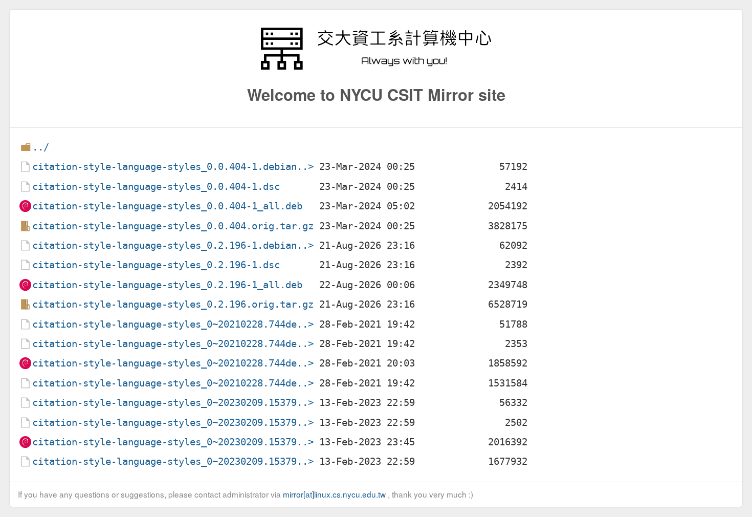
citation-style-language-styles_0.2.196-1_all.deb (167, 285)
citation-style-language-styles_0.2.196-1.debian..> (173, 245)
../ (40, 147)
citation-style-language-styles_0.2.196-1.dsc (156, 265)
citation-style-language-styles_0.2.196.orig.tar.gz (173, 304)
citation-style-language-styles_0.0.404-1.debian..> (173, 167)
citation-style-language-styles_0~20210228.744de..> (173, 324)
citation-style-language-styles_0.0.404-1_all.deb (167, 206)
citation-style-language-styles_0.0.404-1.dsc (156, 186)
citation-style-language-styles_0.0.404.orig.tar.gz (173, 226)
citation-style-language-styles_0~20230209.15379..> (173, 402)
